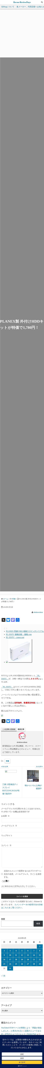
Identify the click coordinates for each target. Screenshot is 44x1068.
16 (4, 960)
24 (10, 964)
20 (28, 960)
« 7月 (3, 976)
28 (34, 964)
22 (40, 960)
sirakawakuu (38, 612)
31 (10, 968)
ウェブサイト (6, 835)
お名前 (5, 816)
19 (22, 960)
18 (16, 960)
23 (4, 964)
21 (34, 960)
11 (16, 955)
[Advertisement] (22, 34)
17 (10, 960)
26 (22, 964)
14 (34, 955)
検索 (3, 919)
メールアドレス (9, 826)
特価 (7, 761)
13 (28, 955)
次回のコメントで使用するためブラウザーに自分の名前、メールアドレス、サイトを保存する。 (22, 874)
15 (40, 955)
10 (10, 955)
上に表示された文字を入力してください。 (19, 886)
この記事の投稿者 (8, 729)
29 (40, 964)
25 (16, 964)
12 (22, 955)
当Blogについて (7, 7)
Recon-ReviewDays (22, 2)
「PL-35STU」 (7, 687)
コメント (6, 845)
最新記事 (21, 729)
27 (28, 964)
